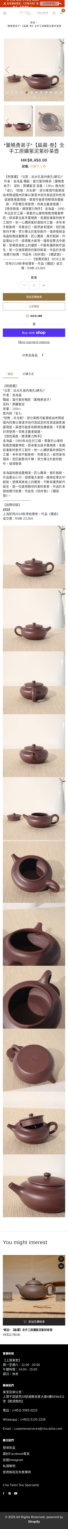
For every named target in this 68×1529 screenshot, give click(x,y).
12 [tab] (61, 92)
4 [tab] (22, 92)
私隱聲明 (9, 1466)
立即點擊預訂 (49, 3)
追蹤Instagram (13, 1460)
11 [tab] (56, 92)
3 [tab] (17, 92)
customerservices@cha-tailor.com (38, 1428)
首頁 (32, 22)
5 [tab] (27, 92)
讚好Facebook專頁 (16, 1453)
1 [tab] (7, 92)
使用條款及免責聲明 (17, 1472)
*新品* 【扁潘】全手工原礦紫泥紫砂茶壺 (27, 1329)
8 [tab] (41, 92)
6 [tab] (31, 92)
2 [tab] (12, 92)
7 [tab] (36, 92)
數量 (34, 277)
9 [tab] (46, 92)
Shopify (34, 1521)
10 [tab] (51, 92)
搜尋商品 (9, 1447)
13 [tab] (34, 97)
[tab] (10, 374)
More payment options (34, 342)
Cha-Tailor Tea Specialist (21, 1485)
